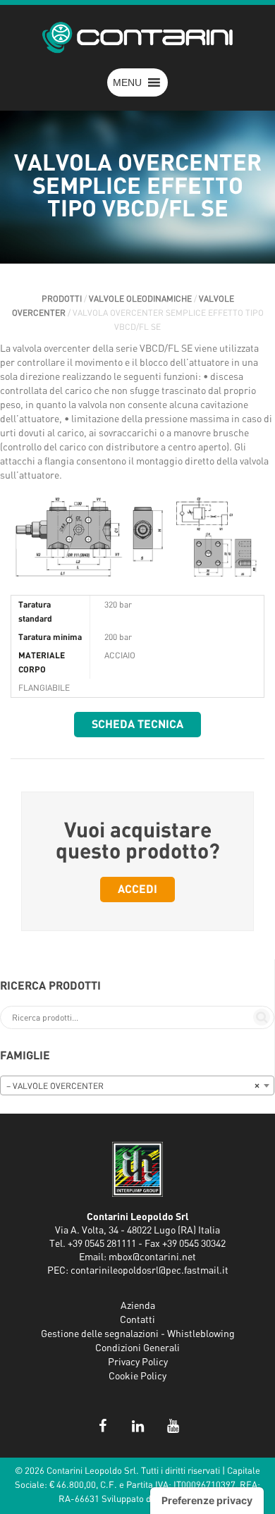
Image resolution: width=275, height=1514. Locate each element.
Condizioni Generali (137, 1348)
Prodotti (62, 299)
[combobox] (137, 1085)
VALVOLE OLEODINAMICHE (140, 299)
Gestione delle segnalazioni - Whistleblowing (138, 1334)
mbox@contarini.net (152, 1257)
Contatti (137, 1320)
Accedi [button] (137, 889)
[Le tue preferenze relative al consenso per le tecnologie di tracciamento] (207, 1500)
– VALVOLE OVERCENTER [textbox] (132, 1086)
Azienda (138, 1306)
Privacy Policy (138, 1362)
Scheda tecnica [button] (137, 724)
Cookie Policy (137, 1376)
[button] (127, 82)
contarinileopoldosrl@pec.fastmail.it (149, 1271)
